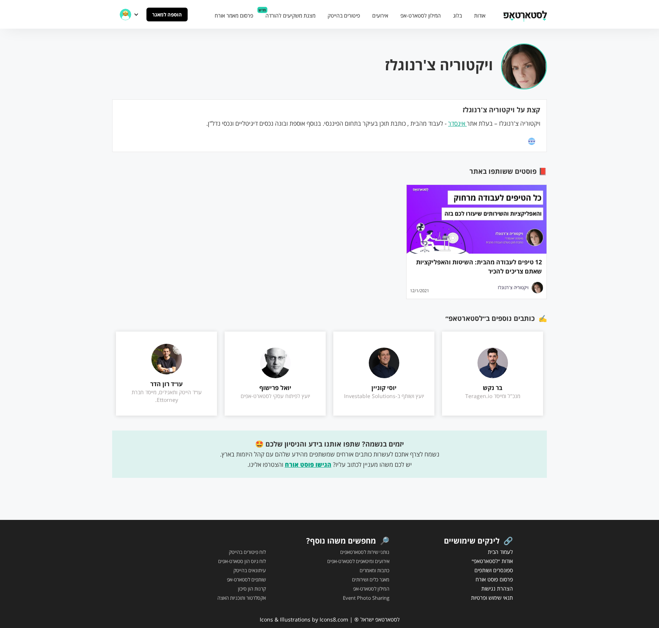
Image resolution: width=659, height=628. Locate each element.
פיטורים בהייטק (344, 15)
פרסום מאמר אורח (234, 15)
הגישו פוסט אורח (308, 464)
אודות (479, 15)
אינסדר (457, 123)
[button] (129, 14)
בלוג (457, 15)
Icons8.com (334, 619)
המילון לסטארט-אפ (420, 15)
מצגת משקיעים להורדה (290, 15)
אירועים (380, 15)
